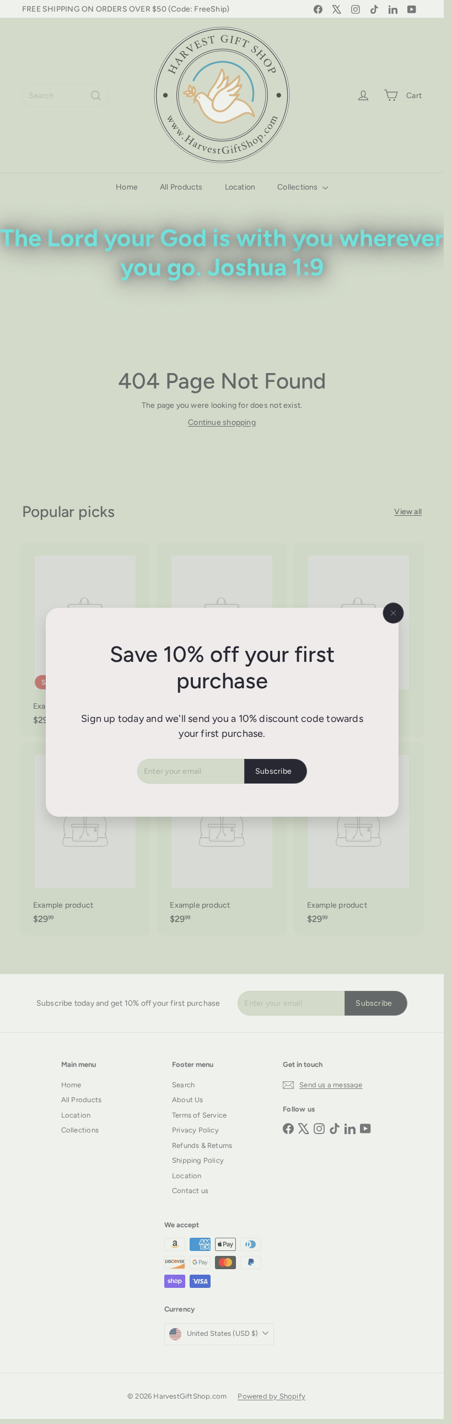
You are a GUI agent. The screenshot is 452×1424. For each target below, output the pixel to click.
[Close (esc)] (393, 612)
